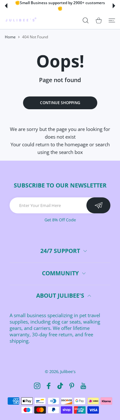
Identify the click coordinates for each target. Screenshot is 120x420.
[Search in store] (85, 20)
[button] (6, 5)
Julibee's (68, 371)
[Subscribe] (98, 205)
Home (10, 37)
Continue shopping (60, 102)
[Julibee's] (21, 20)
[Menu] (111, 20)
